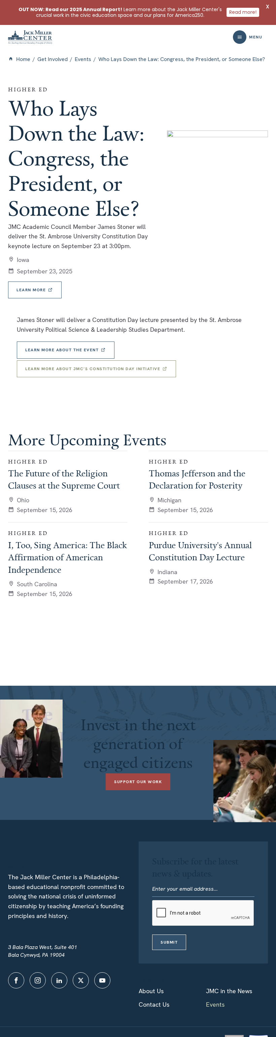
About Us (151, 991)
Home (23, 59)
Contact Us (154, 1004)
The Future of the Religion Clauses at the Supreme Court (64, 479)
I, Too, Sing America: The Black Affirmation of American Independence (67, 557)
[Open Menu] (239, 37)
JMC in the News (229, 991)
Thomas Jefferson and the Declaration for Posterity (197, 479)
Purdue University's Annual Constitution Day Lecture (200, 551)
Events (83, 59)
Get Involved (52, 59)
